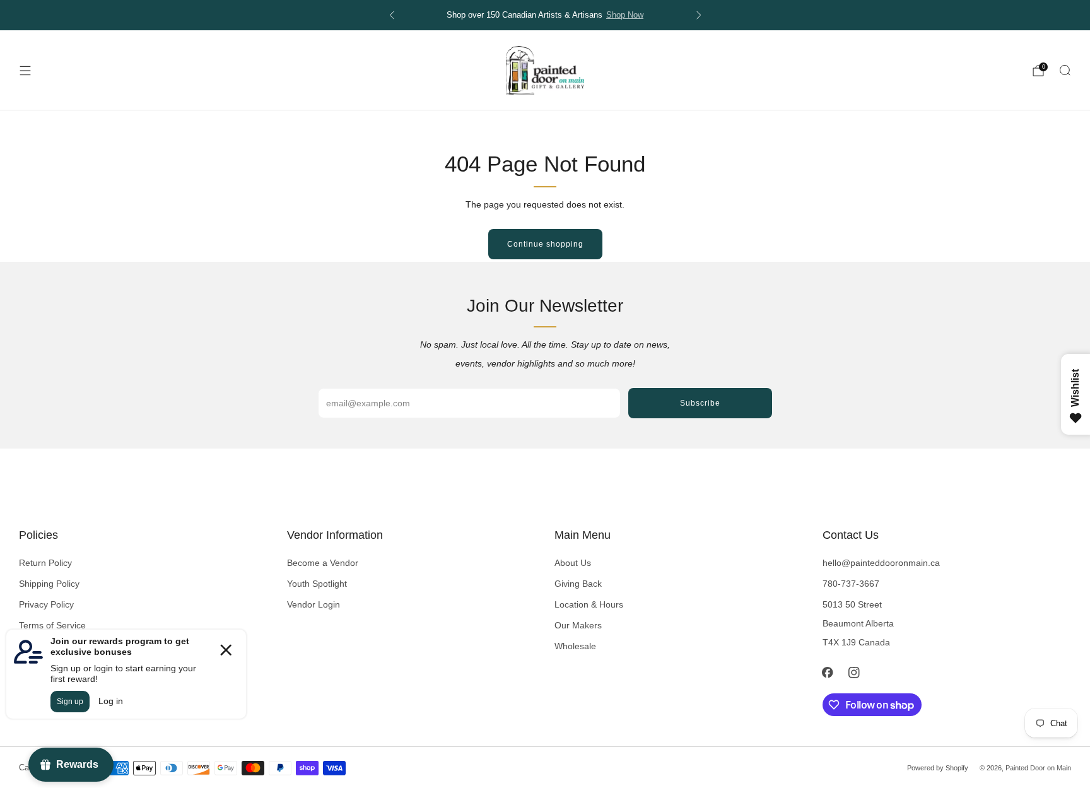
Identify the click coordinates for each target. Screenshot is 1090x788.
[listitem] (545, 15)
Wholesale (575, 646)
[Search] (1064, 70)
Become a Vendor (322, 563)
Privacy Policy (46, 604)
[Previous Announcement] (392, 15)
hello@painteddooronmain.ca (881, 563)
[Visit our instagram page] (854, 672)
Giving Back (578, 584)
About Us (572, 563)
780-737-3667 (851, 584)
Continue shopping (545, 244)
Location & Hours (588, 604)
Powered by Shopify (937, 768)
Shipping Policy (49, 584)
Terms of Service (52, 625)
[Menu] (25, 70)
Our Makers (578, 625)
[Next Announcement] (699, 15)
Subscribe (700, 403)
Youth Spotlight (317, 584)
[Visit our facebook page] (827, 672)
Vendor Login (313, 604)
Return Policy (45, 563)
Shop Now (624, 15)
